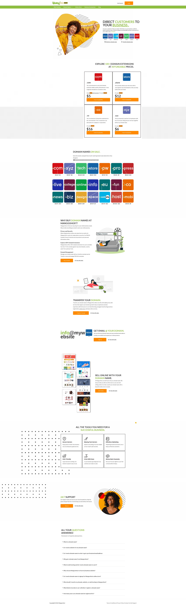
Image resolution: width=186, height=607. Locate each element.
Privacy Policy (120, 603)
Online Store (78, 7)
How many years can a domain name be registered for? (78, 593)
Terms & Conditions (111, 603)
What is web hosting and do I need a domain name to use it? (80, 565)
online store (82, 308)
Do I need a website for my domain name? (75, 547)
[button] (93, 542)
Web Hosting (57, 7)
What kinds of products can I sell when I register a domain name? (81, 588)
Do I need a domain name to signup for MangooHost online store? (82, 576)
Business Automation (90, 7)
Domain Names (67, 7)
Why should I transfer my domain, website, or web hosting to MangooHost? (84, 582)
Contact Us (127, 603)
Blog (99, 7)
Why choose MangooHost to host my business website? (79, 570)
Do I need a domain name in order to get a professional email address (82, 553)
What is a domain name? (70, 542)
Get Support (120, 3)
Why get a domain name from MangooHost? (76, 559)
